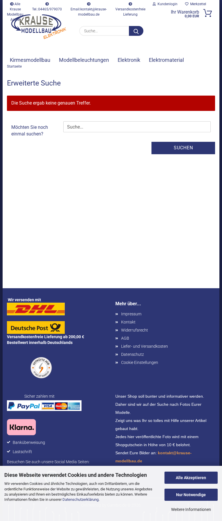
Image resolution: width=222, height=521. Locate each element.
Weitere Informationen (191, 509)
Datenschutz (132, 354)
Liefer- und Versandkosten (144, 346)
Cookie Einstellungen (139, 362)
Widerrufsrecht (134, 330)
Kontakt (128, 322)
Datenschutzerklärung (80, 499)
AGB (125, 338)
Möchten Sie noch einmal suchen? (29, 130)
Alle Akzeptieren (191, 477)
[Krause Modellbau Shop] (39, 27)
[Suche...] (136, 31)
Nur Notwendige (191, 494)
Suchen (183, 147)
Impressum (131, 314)
